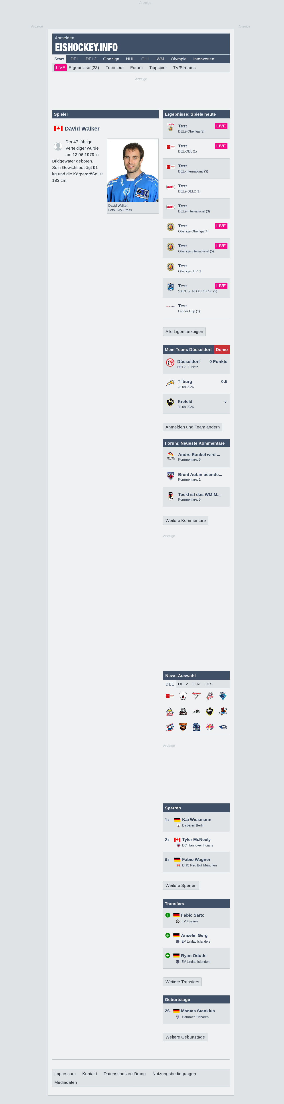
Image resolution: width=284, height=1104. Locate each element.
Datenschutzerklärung (125, 1073)
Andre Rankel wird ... (199, 454)
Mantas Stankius (198, 1011)
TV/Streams (184, 67)
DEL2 (91, 59)
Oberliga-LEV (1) (190, 271)
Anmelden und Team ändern (193, 427)
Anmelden (64, 38)
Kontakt (89, 1073)
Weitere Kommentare (186, 520)
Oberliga (111, 59)
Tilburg (185, 381)
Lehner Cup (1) (189, 311)
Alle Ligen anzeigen (184, 331)
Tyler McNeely (196, 839)
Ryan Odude (194, 955)
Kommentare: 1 (189, 479)
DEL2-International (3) (194, 211)
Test (182, 126)
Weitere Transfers (182, 981)
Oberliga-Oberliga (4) (193, 231)
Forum (136, 67)
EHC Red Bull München (199, 865)
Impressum (65, 1073)
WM (160, 59)
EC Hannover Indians (197, 845)
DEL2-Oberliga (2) (191, 131)
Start (59, 59)
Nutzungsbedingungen (174, 1073)
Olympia (179, 59)
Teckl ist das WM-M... (199, 494)
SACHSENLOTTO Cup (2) (197, 291)
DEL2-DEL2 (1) (189, 191)
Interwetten (203, 59)
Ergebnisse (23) (77, 67)
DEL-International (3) (193, 171)
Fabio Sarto (193, 915)
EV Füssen (189, 921)
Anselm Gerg (194, 935)
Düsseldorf (188, 361)
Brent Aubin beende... (200, 474)
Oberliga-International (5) (196, 251)
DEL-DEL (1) (187, 151)
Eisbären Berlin (193, 825)
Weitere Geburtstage (185, 1037)
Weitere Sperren (181, 885)
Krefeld (185, 401)
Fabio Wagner (196, 859)
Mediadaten (65, 1082)
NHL (130, 59)
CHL (145, 59)
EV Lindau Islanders (196, 941)
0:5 (224, 381)
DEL (75, 59)
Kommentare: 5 (189, 459)
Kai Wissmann (196, 819)
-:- (225, 401)
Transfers (115, 67)
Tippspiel (157, 67)
